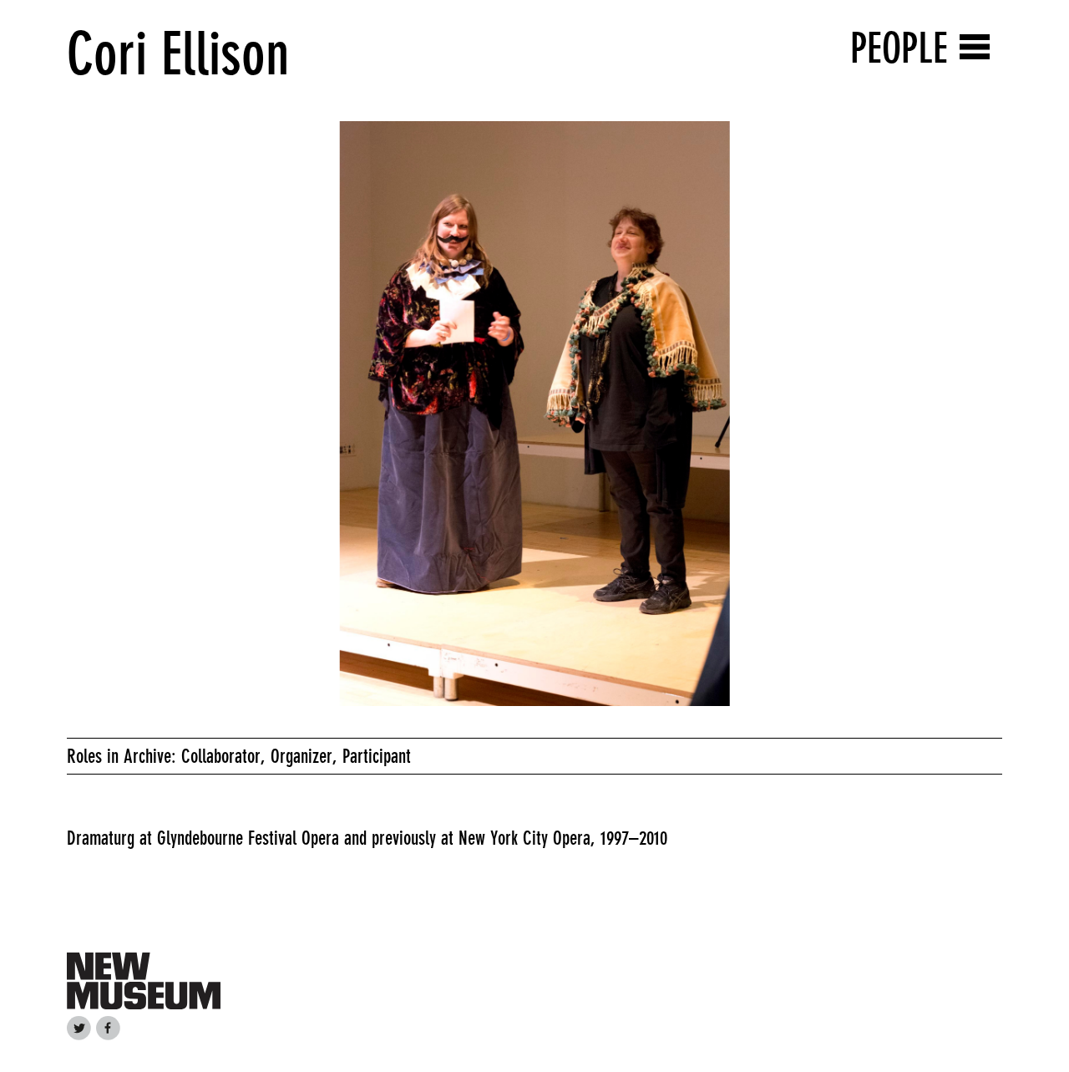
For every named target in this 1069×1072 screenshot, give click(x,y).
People (899, 48)
